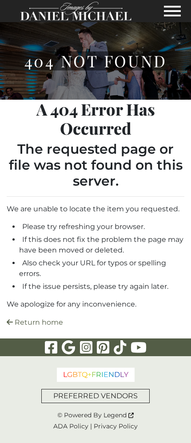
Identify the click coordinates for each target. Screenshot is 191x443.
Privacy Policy (116, 426)
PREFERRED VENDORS (95, 396)
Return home (38, 322)
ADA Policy (70, 426)
